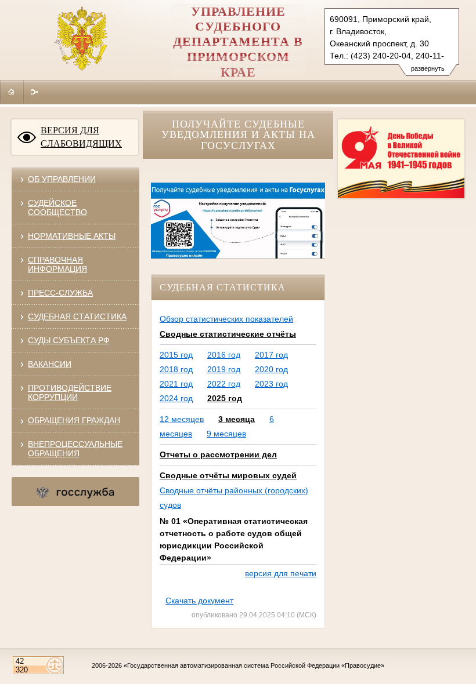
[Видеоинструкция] (238, 255)
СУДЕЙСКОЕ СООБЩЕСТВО (57, 207)
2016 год (223, 354)
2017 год (271, 354)
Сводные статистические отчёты (228, 334)
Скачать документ (199, 600)
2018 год (176, 369)
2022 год (223, 383)
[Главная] (11, 91)
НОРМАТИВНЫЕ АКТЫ (72, 236)
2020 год (271, 369)
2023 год (271, 383)
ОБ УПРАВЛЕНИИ (62, 179)
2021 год (176, 383)
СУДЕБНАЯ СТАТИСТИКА (77, 316)
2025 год (224, 398)
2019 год (223, 369)
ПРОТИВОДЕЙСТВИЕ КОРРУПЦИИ (69, 392)
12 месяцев (182, 419)
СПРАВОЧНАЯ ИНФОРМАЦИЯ (57, 264)
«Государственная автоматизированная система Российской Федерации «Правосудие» (254, 665)
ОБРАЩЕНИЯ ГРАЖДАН (74, 420)
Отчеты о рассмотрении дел (218, 454)
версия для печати (280, 573)
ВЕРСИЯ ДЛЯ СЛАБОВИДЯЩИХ (81, 136)
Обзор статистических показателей (226, 318)
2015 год (176, 354)
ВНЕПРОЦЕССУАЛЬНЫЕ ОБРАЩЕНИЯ (75, 448)
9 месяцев (226, 433)
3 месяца (236, 419)
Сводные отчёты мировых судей (228, 475)
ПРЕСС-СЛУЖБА (60, 292)
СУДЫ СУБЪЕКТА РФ (69, 340)
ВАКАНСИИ (49, 364)
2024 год (176, 398)
